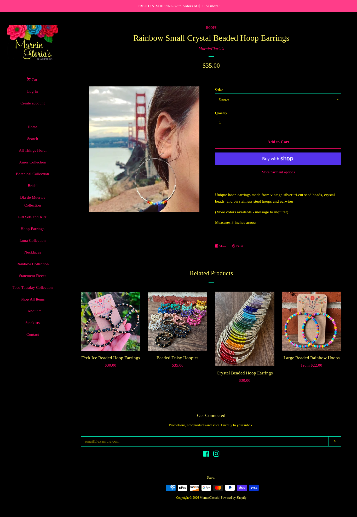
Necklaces (32, 252)
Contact (32, 334)
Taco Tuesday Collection (33, 287)
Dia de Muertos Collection (32, 201)
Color (219, 89)
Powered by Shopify (233, 498)
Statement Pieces (32, 276)
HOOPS (211, 28)
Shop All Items (33, 299)
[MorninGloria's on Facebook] (206, 455)
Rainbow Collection (32, 264)
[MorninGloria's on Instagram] (216, 455)
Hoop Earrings (32, 229)
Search (32, 139)
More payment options (278, 172)
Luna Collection (33, 240)
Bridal (33, 186)
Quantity (221, 113)
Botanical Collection (32, 174)
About (32, 311)
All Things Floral (33, 150)
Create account (32, 103)
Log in (32, 91)
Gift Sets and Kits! (33, 217)
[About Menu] (40, 311)
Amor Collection (32, 162)
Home (33, 127)
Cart (34, 80)
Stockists (32, 323)
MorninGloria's (211, 48)
